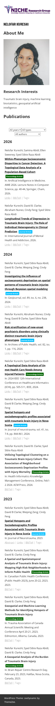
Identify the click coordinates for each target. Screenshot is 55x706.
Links (8, 198)
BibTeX (17, 198)
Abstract (10, 542)
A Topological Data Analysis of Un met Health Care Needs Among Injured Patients (25, 370)
